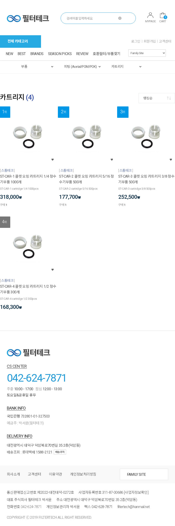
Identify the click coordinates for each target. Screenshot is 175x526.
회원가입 (150, 41)
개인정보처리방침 (83, 474)
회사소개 (13, 474)
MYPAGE (150, 21)
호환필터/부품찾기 (106, 54)
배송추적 (60, 452)
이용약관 (55, 474)
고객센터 (165, 41)
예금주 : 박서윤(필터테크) (25, 423)
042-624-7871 (37, 378)
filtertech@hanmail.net (133, 507)
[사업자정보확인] (136, 492)
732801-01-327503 (35, 416)
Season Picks (60, 54)
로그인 (135, 41)
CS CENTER (17, 366)
